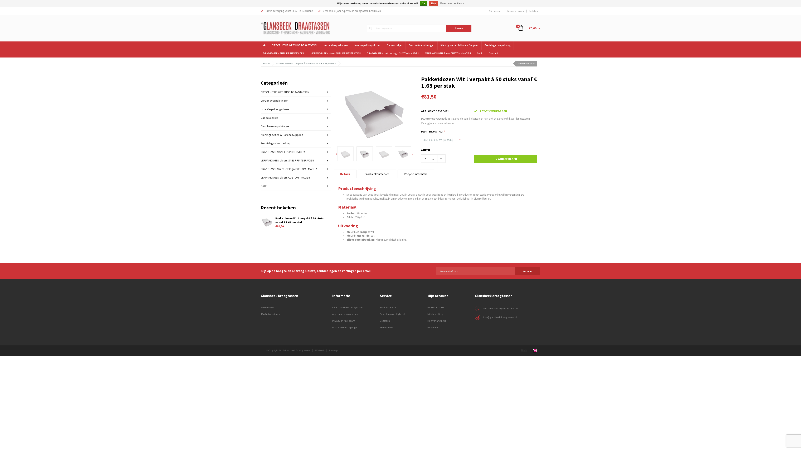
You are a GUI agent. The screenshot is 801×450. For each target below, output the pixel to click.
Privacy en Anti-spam (343, 320)
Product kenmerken (377, 174)
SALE (479, 53)
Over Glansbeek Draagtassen (347, 307)
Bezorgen (385, 320)
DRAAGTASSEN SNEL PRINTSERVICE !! (284, 53)
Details (345, 174)
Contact (493, 53)
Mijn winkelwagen (515, 11)
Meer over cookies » (452, 3)
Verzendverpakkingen (336, 45)
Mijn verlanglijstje (436, 320)
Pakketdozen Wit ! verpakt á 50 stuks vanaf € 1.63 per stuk (306, 63)
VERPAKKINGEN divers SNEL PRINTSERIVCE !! (336, 53)
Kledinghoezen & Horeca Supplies (459, 45)
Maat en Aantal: (433, 131)
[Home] (264, 45)
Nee (433, 3)
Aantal (426, 150)
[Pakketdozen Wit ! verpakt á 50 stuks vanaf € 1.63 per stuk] (374, 110)
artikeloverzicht (526, 63)
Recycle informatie (416, 174)
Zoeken (459, 28)
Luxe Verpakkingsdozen (367, 45)
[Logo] (295, 28)
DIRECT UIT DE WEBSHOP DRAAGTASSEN (294, 45)
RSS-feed (319, 350)
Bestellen (533, 11)
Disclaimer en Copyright (345, 327)
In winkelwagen (506, 159)
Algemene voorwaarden (345, 314)
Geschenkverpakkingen (421, 45)
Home (266, 63)
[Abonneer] (488, 271)
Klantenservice (388, 307)
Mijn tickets (433, 327)
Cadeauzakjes (394, 45)
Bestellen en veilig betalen (393, 314)
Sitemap (333, 350)
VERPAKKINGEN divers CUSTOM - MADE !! (448, 53)
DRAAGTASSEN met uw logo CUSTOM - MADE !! (393, 53)
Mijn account (495, 11)
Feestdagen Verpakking (497, 45)
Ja (423, 3)
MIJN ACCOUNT (435, 307)
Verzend (528, 271)
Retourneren (386, 327)
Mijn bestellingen (436, 314)
